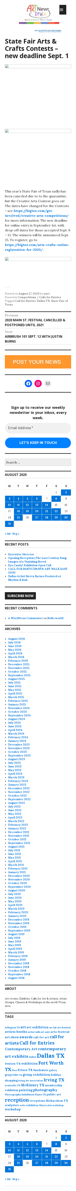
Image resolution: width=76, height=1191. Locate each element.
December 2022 (19, 788)
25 (18, 517)
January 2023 (17, 784)
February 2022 (18, 825)
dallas (32, 1056)
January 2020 (17, 916)
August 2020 (16, 890)
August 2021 (16, 846)
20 (37, 511)
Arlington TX (12, 1027)
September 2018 (19, 974)
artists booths (16, 1032)
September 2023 (19, 755)
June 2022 (14, 810)
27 (36, 517)
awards (26, 1037)
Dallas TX (43, 301)
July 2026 (14, 642)
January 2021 (17, 872)
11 (18, 505)
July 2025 (14, 682)
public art (53, 1094)
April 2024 (15, 730)
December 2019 (18, 919)
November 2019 (18, 923)
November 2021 (18, 835)
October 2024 (17, 712)
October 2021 (17, 839)
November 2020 (19, 879)
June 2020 (15, 897)
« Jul (8, 533)
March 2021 (16, 865)
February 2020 (18, 912)
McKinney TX (32, 1085)
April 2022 (15, 817)
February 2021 (18, 868)
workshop (13, 1109)
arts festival (60, 1032)
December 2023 (19, 744)
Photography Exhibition (19, 1094)
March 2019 (16, 952)
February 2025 (18, 701)
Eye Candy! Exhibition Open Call (29, 565)
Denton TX (13, 1063)
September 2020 (19, 887)
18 (18, 511)
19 (27, 511)
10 (9, 505)
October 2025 (17, 671)
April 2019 (15, 949)
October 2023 (17, 752)
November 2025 (18, 668)
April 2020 (15, 905)
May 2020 (14, 901)
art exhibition (38, 1027)
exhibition (29, 1063)
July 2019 (14, 938)
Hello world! (55, 618)
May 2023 (14, 770)
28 (46, 517)
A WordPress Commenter (25, 618)
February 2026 (18, 660)
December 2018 (18, 963)
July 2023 (14, 763)
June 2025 (14, 686)
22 (56, 511)
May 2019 (14, 945)
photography (45, 1089)
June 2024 (14, 726)
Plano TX (40, 1094)
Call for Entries (25, 301)
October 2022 (17, 795)
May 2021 (14, 857)
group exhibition (36, 1075)
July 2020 (14, 894)
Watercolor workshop (51, 1105)
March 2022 (16, 821)
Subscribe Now (20, 596)
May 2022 (14, 814)
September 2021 (19, 843)
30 (66, 517)
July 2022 (14, 806)
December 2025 (18, 664)
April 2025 (15, 693)
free (14, 1070)
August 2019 (16, 934)
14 (46, 505)
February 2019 (18, 956)
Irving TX (54, 1080)
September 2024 (19, 715)
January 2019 (17, 959)
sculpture (12, 1105)
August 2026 (16, 639)
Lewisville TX (12, 1085)
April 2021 (15, 861)
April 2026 (15, 653)
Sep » (15, 533)
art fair (53, 1027)
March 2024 (16, 733)
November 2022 (19, 792)
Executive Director (21, 554)
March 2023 (16, 777)
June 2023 (14, 766)
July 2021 (14, 850)
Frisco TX (25, 1070)
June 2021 (14, 854)
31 (9, 524)
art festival (64, 1027)
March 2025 (16, 697)
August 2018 (16, 978)
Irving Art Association (30, 1080)
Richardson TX (57, 1100)
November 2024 (19, 708)
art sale (45, 1031)
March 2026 (16, 657)
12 (27, 505)
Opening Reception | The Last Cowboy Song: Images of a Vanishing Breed (37, 559)
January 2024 (17, 741)
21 (46, 511)
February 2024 (18, 737)
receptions (37, 1100)
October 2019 (17, 927)
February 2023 (18, 781)
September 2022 (19, 799)
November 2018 (18, 967)
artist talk (34, 1031)
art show (12, 1037)
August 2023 (16, 759)
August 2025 (16, 679)
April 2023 (15, 773)
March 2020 (16, 908)
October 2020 (17, 883)
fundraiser (40, 1070)
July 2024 (14, 722)
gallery (53, 1070)
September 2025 (19, 675)
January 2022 (17, 828)
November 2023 (19, 748)
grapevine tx (13, 1075)
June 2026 (14, 646)
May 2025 (14, 690)
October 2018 (17, 970)
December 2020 (19, 876)
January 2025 (17, 704)
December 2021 (18, 832)
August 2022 (16, 803)
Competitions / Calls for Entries (39, 297)
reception (17, 1100)
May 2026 (14, 650)
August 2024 (16, 719)
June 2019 (14, 941)
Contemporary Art (21, 1049)
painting (25, 1090)
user (47, 293)
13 (36, 505)
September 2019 (19, 930)
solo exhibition (29, 1105)
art (23, 1027)
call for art (41, 1037)
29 (56, 517)
